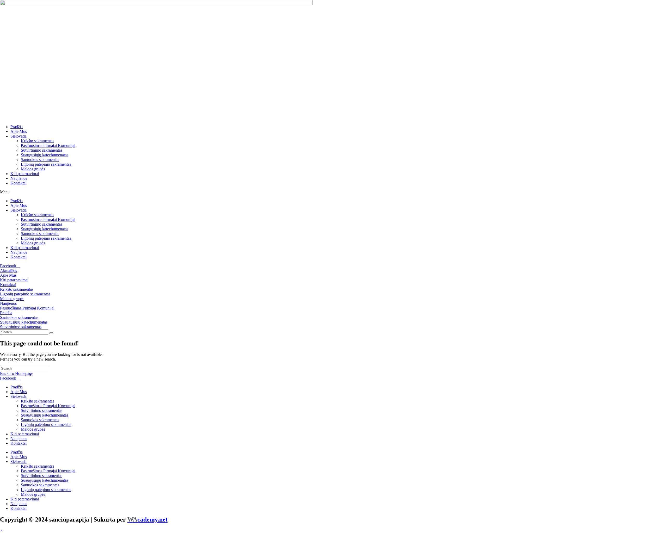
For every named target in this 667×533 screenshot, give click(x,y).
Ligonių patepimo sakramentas (46, 164)
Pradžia (16, 127)
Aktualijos (8, 270)
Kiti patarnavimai (24, 173)
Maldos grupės (33, 169)
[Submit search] (51, 333)
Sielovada (18, 136)
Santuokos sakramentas (40, 159)
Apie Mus (18, 131)
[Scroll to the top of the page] (1, 530)
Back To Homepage (16, 373)
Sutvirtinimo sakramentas (41, 150)
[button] (333, 192)
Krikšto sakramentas (37, 141)
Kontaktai (18, 183)
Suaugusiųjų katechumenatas (44, 155)
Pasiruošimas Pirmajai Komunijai (48, 145)
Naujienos (18, 178)
